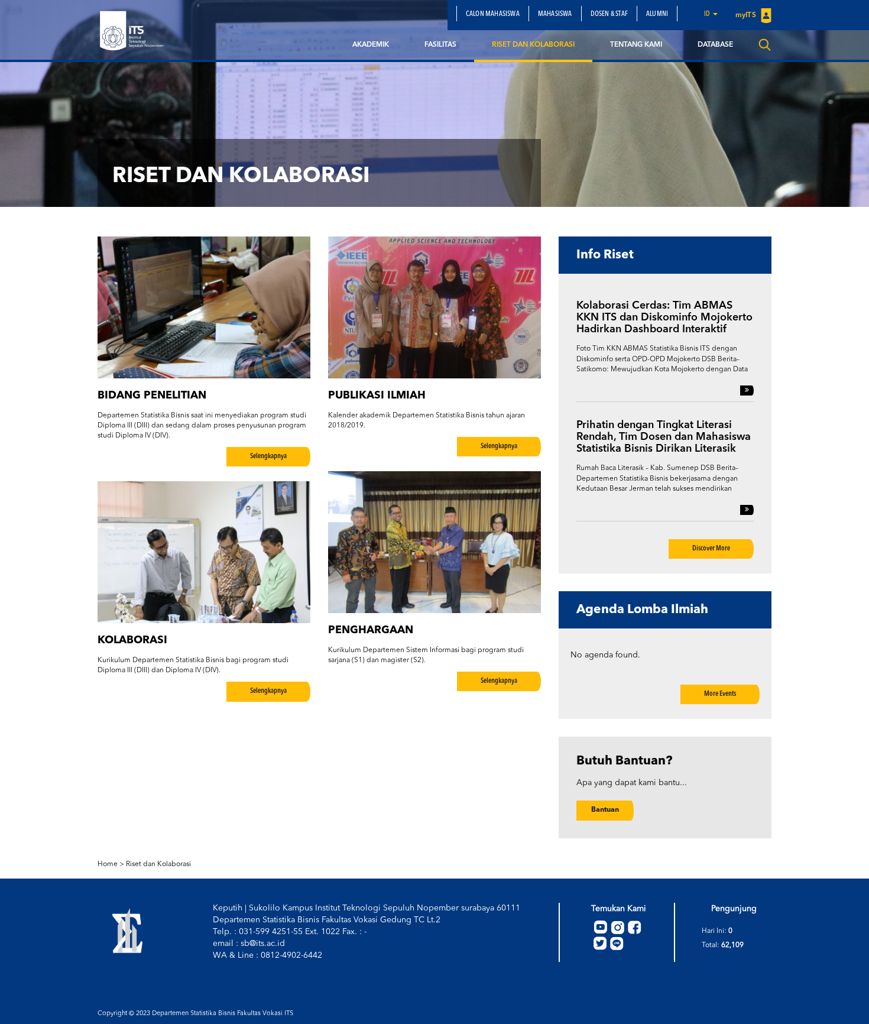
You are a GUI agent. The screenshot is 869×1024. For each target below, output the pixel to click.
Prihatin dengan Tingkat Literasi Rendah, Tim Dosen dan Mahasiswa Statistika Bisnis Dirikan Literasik (663, 437)
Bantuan (605, 810)
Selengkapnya (268, 456)
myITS (746, 15)
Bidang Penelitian (152, 395)
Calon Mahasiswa (493, 14)
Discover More (711, 548)
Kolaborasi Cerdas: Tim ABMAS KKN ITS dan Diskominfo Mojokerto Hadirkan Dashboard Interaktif (664, 317)
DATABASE (715, 44)
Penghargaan (370, 630)
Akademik (370, 44)
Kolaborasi (132, 640)
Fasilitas (440, 44)
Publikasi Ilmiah (377, 395)
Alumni (657, 14)
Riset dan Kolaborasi (533, 44)
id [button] (708, 14)
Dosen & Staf (609, 14)
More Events (720, 694)
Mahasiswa (555, 14)
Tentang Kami (636, 44)
